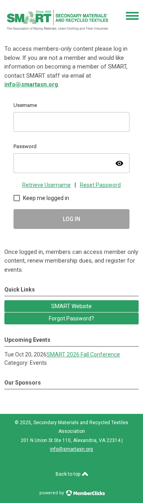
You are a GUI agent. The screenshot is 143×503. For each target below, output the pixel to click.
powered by (52, 492)
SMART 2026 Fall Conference (83, 354)
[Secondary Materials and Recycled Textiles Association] (58, 33)
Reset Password (100, 185)
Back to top (68, 474)
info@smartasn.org (31, 84)
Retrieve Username (46, 185)
